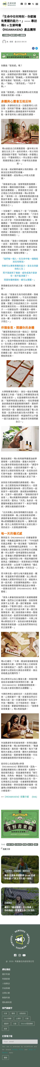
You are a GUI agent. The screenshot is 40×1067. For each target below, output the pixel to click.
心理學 (18, 1018)
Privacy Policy (17, 1049)
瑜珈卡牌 (10, 844)
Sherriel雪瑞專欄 (27, 1024)
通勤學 (6, 1024)
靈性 (36, 844)
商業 (5, 1029)
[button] (33, 4)
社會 (5, 1013)
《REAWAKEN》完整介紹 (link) (20, 797)
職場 (13, 1013)
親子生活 (26, 871)
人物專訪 (6, 35)
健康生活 (14, 35)
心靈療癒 (22, 35)
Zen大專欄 (7, 1018)
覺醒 (24, 844)
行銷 (26, 1018)
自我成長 (18, 844)
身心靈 (30, 844)
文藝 (14, 1024)
